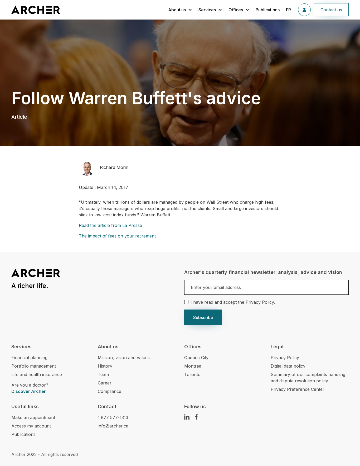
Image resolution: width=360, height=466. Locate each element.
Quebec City (196, 357)
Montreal (193, 366)
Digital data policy (288, 366)
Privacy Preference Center (297, 389)
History (105, 366)
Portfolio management (33, 366)
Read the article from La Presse (110, 225)
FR (288, 9)
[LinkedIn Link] (186, 417)
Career (104, 383)
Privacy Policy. (260, 302)
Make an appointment (33, 417)
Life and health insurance (36, 374)
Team (103, 374)
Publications (268, 9)
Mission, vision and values (124, 357)
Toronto (192, 374)
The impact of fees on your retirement (117, 236)
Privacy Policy (285, 357)
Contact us (331, 9)
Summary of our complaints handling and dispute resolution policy (308, 377)
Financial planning (29, 357)
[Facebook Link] (196, 417)
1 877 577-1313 (113, 417)
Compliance (109, 391)
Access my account (31, 426)
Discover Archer (28, 391)
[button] (180, 9)
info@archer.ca (113, 426)
